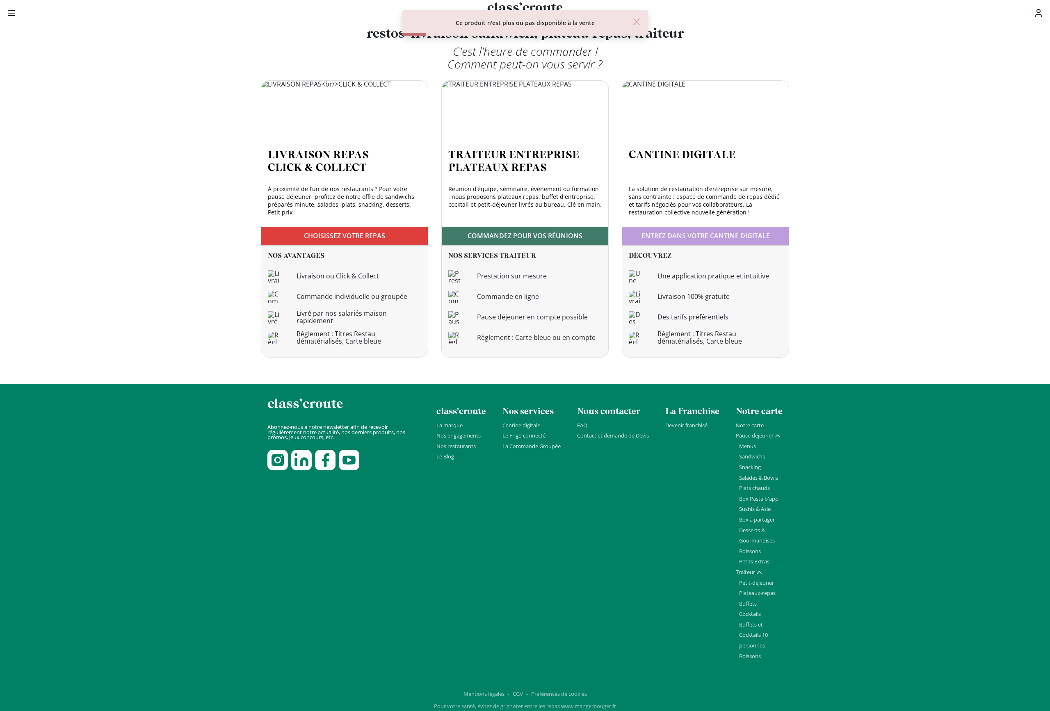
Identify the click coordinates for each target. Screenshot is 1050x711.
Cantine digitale (521, 425)
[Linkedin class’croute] (301, 460)
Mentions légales (483, 693)
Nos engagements (458, 435)
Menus (747, 446)
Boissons (750, 551)
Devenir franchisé (686, 425)
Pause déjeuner (755, 435)
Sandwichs (752, 456)
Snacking (750, 467)
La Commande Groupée (531, 446)
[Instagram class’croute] (277, 460)
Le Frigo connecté (524, 435)
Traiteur (745, 572)
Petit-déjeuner (756, 582)
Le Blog (445, 456)
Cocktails (750, 614)
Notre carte (750, 425)
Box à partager (757, 519)
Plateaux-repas (757, 593)
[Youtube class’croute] (349, 460)
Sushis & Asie (755, 509)
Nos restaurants (456, 446)
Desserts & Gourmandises (757, 535)
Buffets (748, 603)
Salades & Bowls (758, 477)
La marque (449, 425)
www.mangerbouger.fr (588, 706)
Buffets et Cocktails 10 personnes (753, 635)
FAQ (582, 425)
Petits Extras (754, 561)
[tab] (758, 436)
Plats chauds (754, 488)
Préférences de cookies (559, 693)
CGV (518, 693)
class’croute (305, 404)
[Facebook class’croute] (325, 460)
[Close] (636, 22)
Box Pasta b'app (758, 498)
